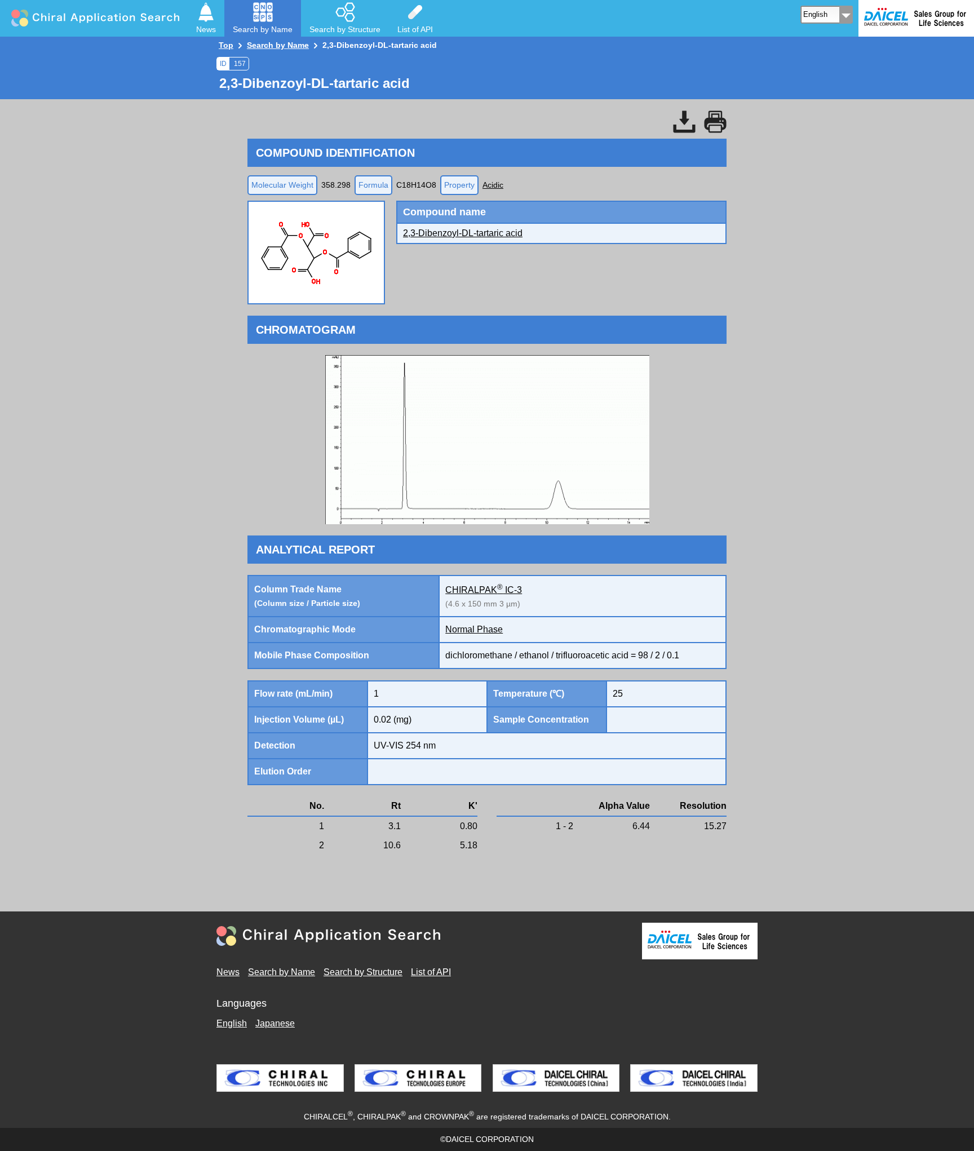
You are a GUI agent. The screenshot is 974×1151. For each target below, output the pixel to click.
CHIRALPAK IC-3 (483, 590)
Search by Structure (363, 972)
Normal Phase (474, 629)
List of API (431, 972)
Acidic (492, 184)
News (228, 972)
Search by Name (281, 972)
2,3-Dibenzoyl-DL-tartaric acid (463, 233)
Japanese (275, 1023)
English (231, 1023)
